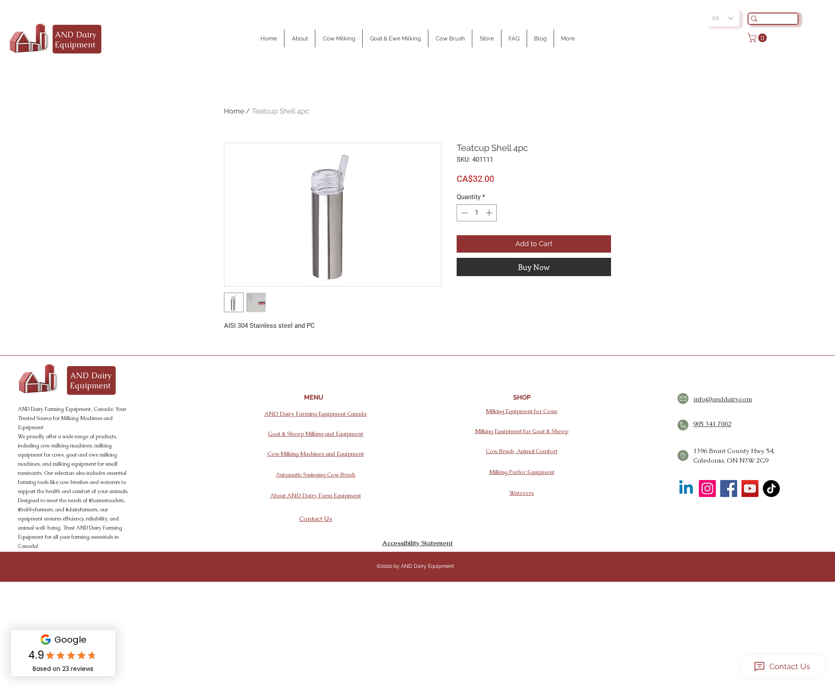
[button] (758, 37)
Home (234, 111)
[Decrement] (464, 213)
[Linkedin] (686, 488)
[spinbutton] (477, 213)
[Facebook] (728, 488)
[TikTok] (771, 488)
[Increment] (490, 213)
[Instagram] (707, 488)
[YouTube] (749, 488)
